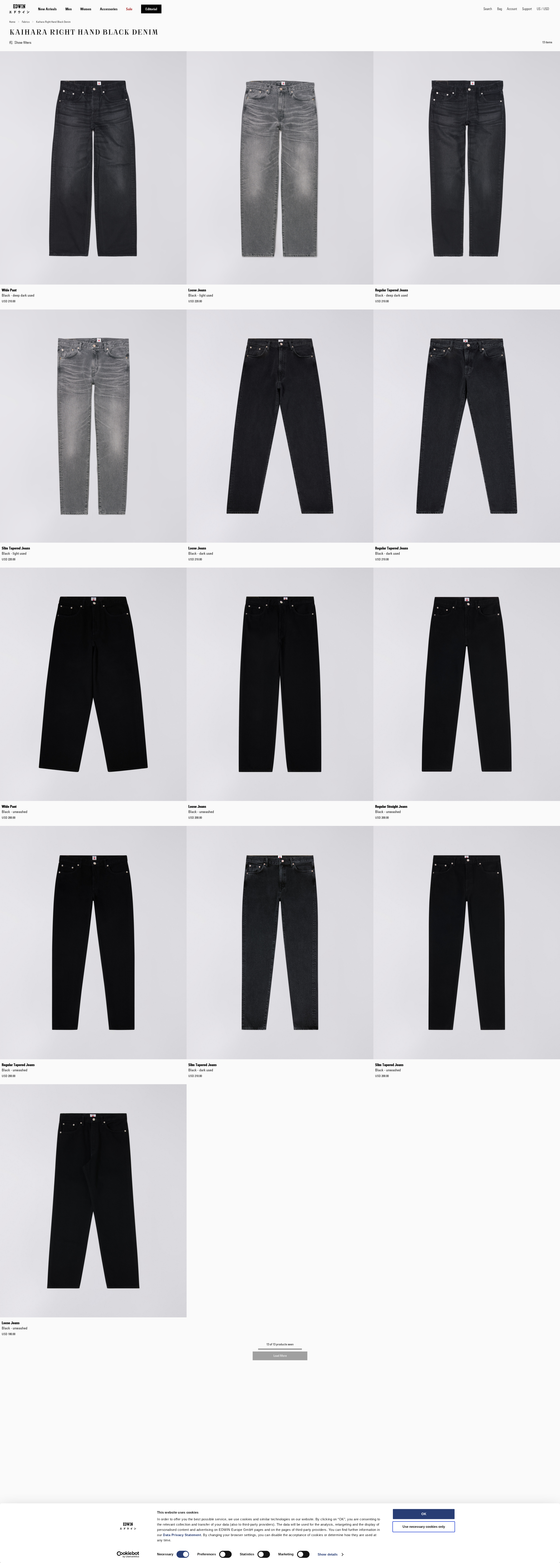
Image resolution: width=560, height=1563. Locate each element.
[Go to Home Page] (19, 8)
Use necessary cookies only (423, 1526)
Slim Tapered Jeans (16, 551)
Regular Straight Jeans (391, 809)
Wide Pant (18, 292)
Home (12, 21)
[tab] (256, 9)
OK (423, 1514)
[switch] (225, 1554)
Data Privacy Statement (182, 1535)
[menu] (99, 9)
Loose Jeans (200, 292)
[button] (543, 8)
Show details (328, 1554)
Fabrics (26, 21)
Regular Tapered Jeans (391, 292)
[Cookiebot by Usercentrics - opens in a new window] (128, 1554)
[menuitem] (47, 9)
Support (527, 9)
